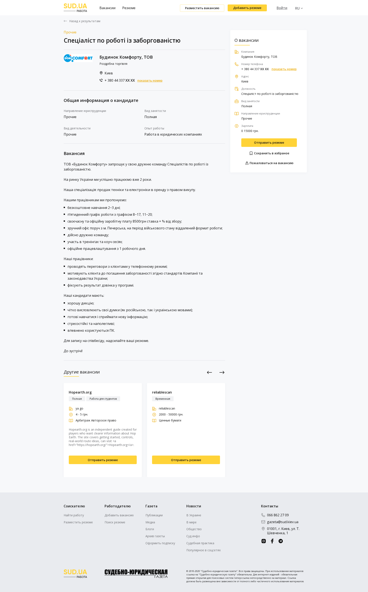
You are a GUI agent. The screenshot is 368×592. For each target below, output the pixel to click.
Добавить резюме (247, 8)
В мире (191, 522)
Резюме (128, 8)
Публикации (154, 515)
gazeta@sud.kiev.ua (282, 522)
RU (297, 8)
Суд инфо (193, 536)
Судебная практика (200, 543)
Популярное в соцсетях (203, 550)
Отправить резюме (269, 142)
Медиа (150, 522)
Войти (282, 8)
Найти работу (74, 515)
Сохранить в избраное (271, 153)
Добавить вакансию (119, 515)
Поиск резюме (115, 522)
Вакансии (107, 8)
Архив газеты (155, 536)
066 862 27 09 (278, 515)
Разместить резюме (78, 522)
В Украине (193, 515)
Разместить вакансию (202, 8)
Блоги (149, 529)
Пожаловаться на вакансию (271, 163)
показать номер (149, 81)
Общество (194, 529)
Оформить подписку (160, 543)
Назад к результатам (84, 21)
